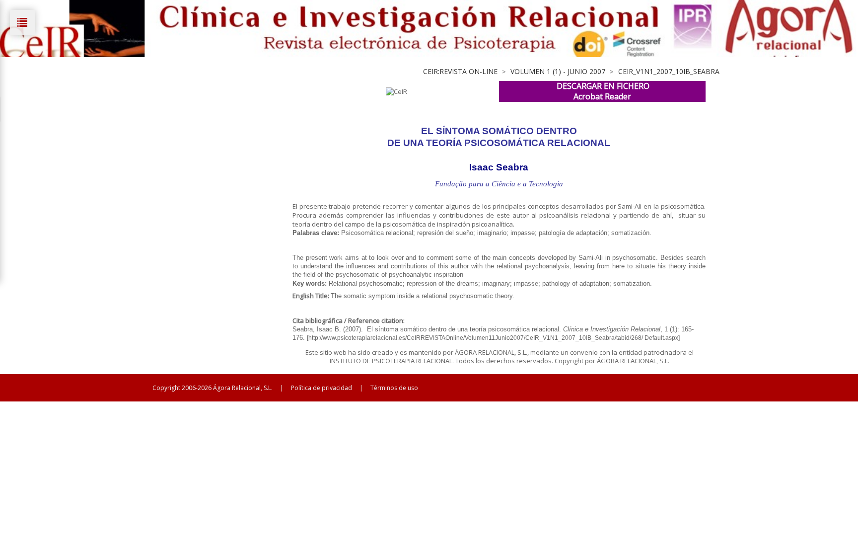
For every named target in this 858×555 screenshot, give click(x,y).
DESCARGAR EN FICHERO (603, 85)
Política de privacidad (321, 388)
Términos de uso (394, 388)
